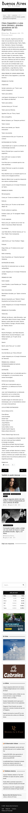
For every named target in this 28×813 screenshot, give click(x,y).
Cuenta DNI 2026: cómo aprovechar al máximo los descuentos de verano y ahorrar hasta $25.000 (13, 756)
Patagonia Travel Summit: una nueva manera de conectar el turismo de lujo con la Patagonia (14, 708)
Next (22, 470)
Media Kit (8, 808)
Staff (3, 808)
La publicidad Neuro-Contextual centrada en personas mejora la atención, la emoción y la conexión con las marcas (13, 763)
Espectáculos (7, 494)
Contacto (14, 808)
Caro (6, 505)
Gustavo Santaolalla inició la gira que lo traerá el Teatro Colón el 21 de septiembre (13, 702)
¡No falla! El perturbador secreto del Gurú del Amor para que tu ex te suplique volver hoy (13, 749)
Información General (7, 35)
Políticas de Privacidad (7, 810)
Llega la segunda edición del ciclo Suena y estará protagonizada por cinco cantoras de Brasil (14, 500)
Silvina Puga (6, 33)
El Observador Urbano (11, 743)
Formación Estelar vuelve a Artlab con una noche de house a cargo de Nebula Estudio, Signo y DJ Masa (14, 695)
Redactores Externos (9, 535)
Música (5, 496)
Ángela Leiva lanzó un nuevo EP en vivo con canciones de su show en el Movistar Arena (13, 715)
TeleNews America (10, 771)
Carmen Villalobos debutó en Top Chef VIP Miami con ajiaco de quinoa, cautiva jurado (13, 776)
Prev (6, 470)
